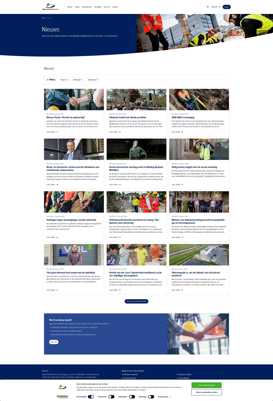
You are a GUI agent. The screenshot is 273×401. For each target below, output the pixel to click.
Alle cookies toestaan (207, 385)
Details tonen (163, 397)
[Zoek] (208, 7)
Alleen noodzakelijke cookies (206, 392)
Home (43, 18)
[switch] (111, 396)
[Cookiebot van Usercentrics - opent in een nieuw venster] (62, 396)
